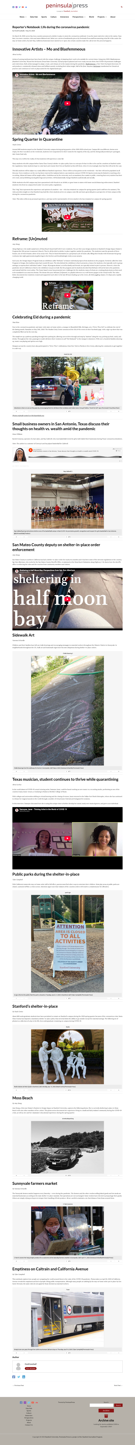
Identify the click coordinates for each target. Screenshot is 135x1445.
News (29, 1406)
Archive (106, 1410)
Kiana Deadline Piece (24, 465)
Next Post (118, 1385)
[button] (122, 7)
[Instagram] (17, 7)
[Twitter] (20, 7)
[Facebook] (13, 7)
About (29, 1422)
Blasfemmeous (90, 64)
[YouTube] (23, 7)
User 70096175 (15, 465)
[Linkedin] (23, 1376)
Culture (29, 1413)
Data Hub (29, 1408)
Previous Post (18, 1385)
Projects (29, 1420)
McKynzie (96, 66)
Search (106, 1402)
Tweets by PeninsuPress (66, 1402)
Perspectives (28, 1418)
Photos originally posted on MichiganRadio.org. (28, 415)
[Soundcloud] (26, 7)
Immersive (28, 1415)
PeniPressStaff (30, 1364)
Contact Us (29, 1425)
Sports (29, 1411)
